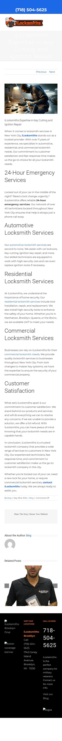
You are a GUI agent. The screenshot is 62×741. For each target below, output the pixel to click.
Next (52, 71)
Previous (41, 71)
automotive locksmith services (28, 244)
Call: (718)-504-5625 (30, 643)
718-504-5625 (49, 638)
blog (9, 498)
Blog (31, 498)
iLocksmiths (29, 135)
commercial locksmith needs (22, 354)
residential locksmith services (22, 301)
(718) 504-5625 (31, 9)
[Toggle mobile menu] (56, 18)
